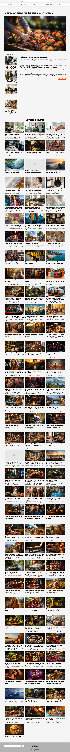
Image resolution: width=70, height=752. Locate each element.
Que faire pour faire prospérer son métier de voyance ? (55, 555)
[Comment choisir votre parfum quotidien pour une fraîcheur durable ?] (35, 182)
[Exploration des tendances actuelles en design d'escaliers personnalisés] (35, 163)
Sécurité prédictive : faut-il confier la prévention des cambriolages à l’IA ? (11, 67)
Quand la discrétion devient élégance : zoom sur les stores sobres (13, 136)
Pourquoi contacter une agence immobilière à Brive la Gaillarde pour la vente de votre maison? (34, 300)
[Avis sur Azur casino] (14, 693)
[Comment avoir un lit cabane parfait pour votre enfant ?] (14, 291)
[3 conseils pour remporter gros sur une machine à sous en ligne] (35, 674)
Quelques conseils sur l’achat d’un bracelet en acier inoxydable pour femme (34, 647)
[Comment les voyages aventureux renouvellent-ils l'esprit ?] (55, 163)
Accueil (5, 8)
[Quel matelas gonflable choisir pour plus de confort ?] (35, 565)
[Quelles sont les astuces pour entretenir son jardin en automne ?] (14, 529)
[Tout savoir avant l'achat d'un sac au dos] (35, 273)
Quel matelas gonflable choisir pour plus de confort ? (33, 573)
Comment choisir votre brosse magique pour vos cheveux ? (33, 499)
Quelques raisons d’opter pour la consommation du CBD (55, 609)
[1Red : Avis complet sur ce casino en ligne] (55, 346)
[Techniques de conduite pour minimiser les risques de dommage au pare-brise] (14, 163)
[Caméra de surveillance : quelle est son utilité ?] (35, 418)
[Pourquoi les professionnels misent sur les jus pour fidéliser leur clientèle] (11, 104)
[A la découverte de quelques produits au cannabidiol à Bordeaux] (55, 455)
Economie (10, 4)
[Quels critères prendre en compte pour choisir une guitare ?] (35, 656)
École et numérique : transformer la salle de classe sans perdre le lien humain (11, 96)
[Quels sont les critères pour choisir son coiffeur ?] (14, 327)
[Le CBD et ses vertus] (14, 620)
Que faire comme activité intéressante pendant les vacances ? (55, 537)
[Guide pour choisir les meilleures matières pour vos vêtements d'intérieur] (55, 218)
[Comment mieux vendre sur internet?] (14, 418)
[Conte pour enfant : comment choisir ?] (14, 674)
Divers (60, 4)
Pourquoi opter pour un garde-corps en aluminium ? (33, 700)
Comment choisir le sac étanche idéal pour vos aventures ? (34, 226)
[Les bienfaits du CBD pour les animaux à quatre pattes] (35, 620)
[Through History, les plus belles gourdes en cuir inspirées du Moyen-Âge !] (55, 182)
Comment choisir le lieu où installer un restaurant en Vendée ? (14, 354)
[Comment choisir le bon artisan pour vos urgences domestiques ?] (14, 218)
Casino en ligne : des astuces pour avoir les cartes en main (34, 591)
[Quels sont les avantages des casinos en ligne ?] (55, 638)
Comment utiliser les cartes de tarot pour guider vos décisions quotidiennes (13, 245)
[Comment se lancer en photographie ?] (55, 473)
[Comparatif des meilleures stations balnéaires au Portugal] (55, 254)
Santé (34, 4)
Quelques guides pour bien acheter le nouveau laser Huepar (55, 299)
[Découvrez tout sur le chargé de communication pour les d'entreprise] (35, 509)
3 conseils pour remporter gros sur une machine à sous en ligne (34, 682)
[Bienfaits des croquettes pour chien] (14, 491)
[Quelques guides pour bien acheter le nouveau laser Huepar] (55, 291)
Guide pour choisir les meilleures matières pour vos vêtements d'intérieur (55, 227)
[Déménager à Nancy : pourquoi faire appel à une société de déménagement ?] (14, 638)
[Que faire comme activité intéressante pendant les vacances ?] (55, 529)
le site (25, 61)
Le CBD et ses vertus (10, 627)
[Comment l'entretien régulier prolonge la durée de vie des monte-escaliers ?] (14, 182)
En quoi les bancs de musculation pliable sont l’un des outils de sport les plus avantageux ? (34, 556)
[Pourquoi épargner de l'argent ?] (14, 729)
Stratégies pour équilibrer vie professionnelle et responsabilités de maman (55, 245)
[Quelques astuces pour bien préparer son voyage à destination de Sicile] (14, 547)
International (23, 4)
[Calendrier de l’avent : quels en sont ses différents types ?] (14, 437)
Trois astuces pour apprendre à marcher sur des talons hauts (13, 462)
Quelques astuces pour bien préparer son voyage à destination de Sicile (14, 556)
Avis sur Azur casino (10, 700)
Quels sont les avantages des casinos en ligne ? (54, 646)
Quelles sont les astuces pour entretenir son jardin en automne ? (14, 536)
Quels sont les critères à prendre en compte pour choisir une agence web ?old (34, 445)
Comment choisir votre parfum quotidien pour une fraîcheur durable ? (34, 190)
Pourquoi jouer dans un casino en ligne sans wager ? (55, 573)
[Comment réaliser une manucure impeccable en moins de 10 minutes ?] (55, 127)
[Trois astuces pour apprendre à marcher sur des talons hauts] (14, 455)
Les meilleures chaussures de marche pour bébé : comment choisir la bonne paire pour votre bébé (55, 318)
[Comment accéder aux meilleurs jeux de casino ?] (14, 583)
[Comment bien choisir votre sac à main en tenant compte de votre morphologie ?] (55, 273)
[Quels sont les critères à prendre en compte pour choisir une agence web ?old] (35, 437)
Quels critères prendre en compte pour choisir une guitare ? (34, 664)
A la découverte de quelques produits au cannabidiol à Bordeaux (54, 463)
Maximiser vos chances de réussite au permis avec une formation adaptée (35, 136)
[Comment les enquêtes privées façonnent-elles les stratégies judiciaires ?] (14, 145)
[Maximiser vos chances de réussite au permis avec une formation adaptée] (35, 127)
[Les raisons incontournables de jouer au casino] (55, 656)
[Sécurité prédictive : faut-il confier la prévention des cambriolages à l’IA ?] (11, 60)
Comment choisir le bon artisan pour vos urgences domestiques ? (14, 226)
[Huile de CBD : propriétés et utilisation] (14, 656)
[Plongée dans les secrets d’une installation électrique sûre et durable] (11, 74)
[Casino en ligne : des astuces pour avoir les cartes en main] (35, 583)
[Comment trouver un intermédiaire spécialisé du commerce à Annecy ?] (55, 400)
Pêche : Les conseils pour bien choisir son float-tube (13, 573)
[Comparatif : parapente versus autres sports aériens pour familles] (14, 200)
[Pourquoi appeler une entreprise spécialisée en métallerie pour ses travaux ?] (35, 400)
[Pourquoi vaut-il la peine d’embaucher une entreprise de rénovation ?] (35, 455)
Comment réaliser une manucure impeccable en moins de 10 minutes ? (55, 136)
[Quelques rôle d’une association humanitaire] (35, 309)
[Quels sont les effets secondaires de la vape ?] (14, 382)
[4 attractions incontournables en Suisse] (55, 382)
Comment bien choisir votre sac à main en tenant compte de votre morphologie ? (55, 281)
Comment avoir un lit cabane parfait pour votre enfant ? (13, 299)
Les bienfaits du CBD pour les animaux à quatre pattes (33, 627)
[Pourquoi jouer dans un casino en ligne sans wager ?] (55, 565)
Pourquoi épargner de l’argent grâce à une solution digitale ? (54, 700)
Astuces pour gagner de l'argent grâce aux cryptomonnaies (55, 682)
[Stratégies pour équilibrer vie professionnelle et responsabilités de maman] (55, 236)
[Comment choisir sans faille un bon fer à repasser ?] (14, 509)
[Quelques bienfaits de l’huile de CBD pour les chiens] (55, 583)
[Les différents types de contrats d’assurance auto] (14, 711)
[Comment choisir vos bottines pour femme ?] (14, 400)
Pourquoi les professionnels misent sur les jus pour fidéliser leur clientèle (11, 112)
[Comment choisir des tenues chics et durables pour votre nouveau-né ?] (55, 200)
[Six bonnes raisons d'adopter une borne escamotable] (35, 254)
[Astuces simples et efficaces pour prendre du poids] (35, 473)
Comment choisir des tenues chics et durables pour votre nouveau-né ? (55, 209)
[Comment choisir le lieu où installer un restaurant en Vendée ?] (14, 346)
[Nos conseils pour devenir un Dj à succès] (35, 382)
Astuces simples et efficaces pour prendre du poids (34, 481)
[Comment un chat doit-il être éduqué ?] (14, 273)
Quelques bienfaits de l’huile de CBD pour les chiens (55, 591)
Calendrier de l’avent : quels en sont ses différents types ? (13, 444)
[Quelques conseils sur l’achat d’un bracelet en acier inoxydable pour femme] (35, 638)
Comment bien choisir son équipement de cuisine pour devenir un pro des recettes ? (33, 209)
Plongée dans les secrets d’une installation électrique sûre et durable (11, 81)
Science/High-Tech (47, 4)
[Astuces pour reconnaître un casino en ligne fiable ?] (35, 602)
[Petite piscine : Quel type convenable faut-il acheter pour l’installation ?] (55, 491)
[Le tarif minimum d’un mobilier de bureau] (55, 437)
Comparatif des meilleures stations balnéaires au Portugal (54, 262)
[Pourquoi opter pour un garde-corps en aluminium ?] (35, 693)
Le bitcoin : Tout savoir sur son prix (55, 334)
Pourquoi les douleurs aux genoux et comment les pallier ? (34, 353)
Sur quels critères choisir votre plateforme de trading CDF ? (54, 426)
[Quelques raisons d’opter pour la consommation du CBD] (55, 602)
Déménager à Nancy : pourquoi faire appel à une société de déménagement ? (13, 647)
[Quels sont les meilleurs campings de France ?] (55, 509)
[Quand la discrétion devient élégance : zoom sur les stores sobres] (14, 127)
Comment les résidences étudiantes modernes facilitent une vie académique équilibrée (34, 245)
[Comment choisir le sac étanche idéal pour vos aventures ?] (35, 218)
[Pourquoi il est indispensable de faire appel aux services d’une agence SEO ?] (55, 364)
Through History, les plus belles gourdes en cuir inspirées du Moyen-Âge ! (54, 190)
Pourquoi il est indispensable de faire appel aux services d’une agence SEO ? (55, 372)
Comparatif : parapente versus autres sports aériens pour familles (14, 208)
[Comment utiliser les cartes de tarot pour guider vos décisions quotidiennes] (14, 236)
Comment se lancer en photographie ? (52, 481)
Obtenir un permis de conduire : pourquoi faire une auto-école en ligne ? (14, 372)
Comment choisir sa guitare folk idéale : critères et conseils (14, 262)
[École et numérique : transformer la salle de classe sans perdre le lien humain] (11, 89)
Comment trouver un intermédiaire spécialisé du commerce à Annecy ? (53, 409)
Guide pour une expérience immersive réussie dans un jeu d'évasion (33, 154)
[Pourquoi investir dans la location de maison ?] (55, 620)
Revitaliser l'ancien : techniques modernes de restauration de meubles (55, 154)
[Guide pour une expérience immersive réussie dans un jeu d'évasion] (35, 145)
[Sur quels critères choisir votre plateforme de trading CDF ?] (55, 418)
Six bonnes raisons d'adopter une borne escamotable (34, 262)
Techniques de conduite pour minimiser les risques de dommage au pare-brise (13, 172)
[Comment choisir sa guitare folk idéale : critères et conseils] (14, 254)
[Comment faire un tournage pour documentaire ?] (35, 711)
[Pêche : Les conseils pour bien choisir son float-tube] (14, 565)
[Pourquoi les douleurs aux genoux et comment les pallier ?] (35, 346)
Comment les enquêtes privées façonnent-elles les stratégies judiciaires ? (13, 154)
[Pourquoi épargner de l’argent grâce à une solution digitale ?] (55, 693)
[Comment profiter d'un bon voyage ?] (14, 602)
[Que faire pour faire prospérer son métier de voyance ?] (55, 547)
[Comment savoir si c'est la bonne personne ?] (35, 327)
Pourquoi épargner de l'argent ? (13, 736)
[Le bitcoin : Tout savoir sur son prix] (55, 327)
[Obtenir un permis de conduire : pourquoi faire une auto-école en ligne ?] (14, 364)
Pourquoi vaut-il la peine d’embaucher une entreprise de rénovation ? (34, 463)
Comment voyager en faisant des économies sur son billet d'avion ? (34, 536)
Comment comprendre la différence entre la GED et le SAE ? (14, 317)
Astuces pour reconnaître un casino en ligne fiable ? (33, 609)
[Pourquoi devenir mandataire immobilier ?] (35, 364)
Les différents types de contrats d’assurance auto (13, 718)
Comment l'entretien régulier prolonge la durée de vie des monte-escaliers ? (13, 190)
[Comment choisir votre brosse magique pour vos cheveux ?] (35, 491)
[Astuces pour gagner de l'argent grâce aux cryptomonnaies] (55, 674)
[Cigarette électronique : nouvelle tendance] (14, 473)
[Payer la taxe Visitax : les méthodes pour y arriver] (55, 711)
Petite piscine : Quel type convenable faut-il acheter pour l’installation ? (55, 500)
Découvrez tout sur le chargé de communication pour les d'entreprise (34, 518)
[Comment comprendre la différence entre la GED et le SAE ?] (14, 309)
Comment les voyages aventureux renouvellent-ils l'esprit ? (55, 171)
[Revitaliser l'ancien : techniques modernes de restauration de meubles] (55, 145)
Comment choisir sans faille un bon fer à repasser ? (13, 517)
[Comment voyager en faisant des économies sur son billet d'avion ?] (35, 529)
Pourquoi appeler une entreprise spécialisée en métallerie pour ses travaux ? (34, 409)
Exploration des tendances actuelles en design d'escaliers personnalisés (33, 172)
